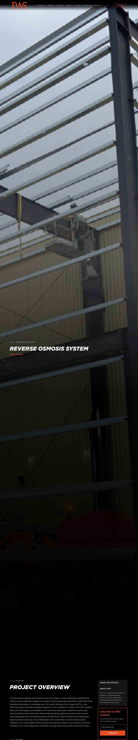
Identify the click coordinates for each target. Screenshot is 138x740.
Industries (51, 5)
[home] (19, 5)
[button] (41, 5)
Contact (120, 5)
